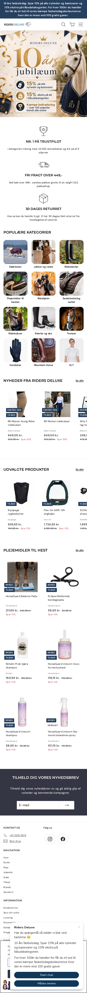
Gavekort (8, 892)
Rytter (6, 862)
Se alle (80, 380)
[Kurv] (72, 24)
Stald (6, 877)
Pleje (5, 867)
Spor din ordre (11, 912)
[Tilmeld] (67, 805)
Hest (5, 857)
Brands (7, 887)
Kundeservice (10, 907)
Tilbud (6, 882)
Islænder (8, 872)
